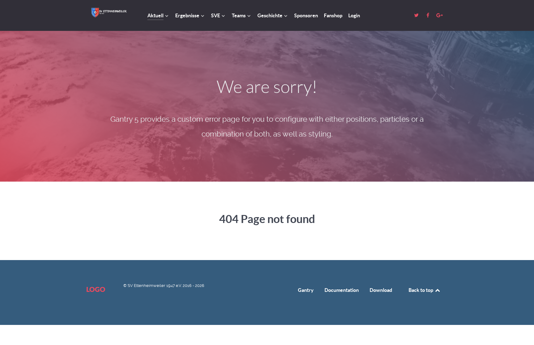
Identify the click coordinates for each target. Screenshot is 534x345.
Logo (95, 289)
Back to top (421, 290)
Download (381, 290)
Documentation (341, 290)
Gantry (306, 290)
